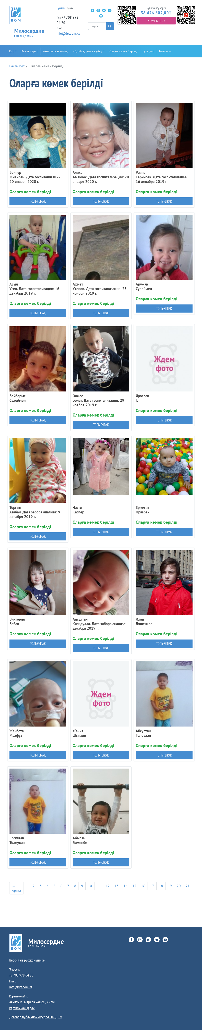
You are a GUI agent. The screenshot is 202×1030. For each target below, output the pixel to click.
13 (117, 886)
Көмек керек (30, 51)
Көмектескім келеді (55, 51)
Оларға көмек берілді (123, 51)
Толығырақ (38, 201)
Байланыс (165, 51)
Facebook (92, 10)
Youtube (101, 16)
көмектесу (156, 21)
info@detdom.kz (68, 33)
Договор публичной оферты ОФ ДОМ (35, 1017)
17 (152, 886)
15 (134, 886)
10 (90, 886)
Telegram (109, 10)
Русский (61, 8)
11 (99, 886)
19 (170, 886)
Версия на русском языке (27, 960)
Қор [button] (11, 51)
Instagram (98, 10)
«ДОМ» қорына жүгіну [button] (87, 51)
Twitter (104, 10)
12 (108, 886)
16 (143, 886)
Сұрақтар (148, 51)
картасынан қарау (22, 1007)
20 (179, 886)
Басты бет (16, 66)
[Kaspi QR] (186, 15)
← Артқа (16, 888)
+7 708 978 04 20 (21, 975)
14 (125, 886)
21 (188, 886)
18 (161, 886)
